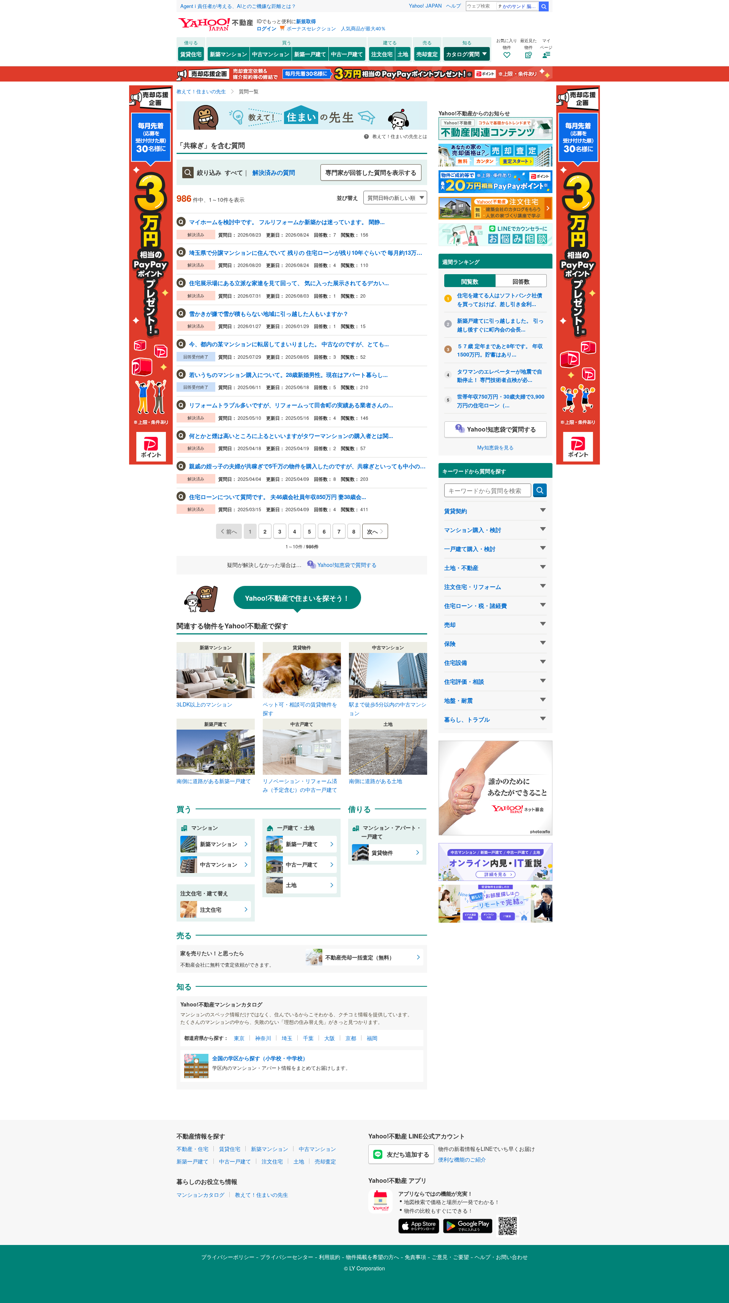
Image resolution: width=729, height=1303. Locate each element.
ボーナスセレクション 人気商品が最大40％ (336, 28)
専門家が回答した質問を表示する (371, 172)
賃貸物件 (382, 852)
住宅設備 (455, 662)
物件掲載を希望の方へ (372, 1257)
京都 (351, 1038)
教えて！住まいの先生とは (399, 136)
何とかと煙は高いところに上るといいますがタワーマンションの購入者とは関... (291, 436)
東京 (239, 1038)
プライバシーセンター (286, 1257)
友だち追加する (408, 1154)
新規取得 (306, 21)
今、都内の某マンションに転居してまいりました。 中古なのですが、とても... (289, 344)
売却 (450, 624)
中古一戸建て (347, 54)
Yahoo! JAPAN (425, 5)
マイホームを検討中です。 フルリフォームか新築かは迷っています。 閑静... (287, 222)
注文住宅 (382, 54)
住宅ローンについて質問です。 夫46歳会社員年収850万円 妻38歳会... (277, 497)
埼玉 (287, 1038)
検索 (544, 6)
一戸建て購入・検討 (469, 549)
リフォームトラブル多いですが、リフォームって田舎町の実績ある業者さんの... (291, 405)
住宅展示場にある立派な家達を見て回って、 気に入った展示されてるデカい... (289, 283)
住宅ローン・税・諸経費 (475, 605)
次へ (372, 531)
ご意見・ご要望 (450, 1257)
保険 (450, 643)
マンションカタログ (200, 1194)
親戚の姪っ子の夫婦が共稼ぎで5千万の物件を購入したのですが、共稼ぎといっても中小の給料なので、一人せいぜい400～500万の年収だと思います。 (307, 466)
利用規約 (329, 1257)
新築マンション (228, 54)
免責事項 (415, 1257)
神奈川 (263, 1038)
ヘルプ (453, 5)
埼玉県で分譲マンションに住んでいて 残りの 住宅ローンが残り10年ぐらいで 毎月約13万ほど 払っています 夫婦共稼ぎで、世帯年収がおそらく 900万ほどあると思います (307, 252)
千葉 (308, 1038)
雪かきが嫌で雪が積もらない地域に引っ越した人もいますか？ (269, 313)
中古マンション (270, 54)
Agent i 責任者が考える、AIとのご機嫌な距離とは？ (238, 5)
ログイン (266, 28)
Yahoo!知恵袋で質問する (347, 564)
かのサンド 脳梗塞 (520, 6)
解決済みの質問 (273, 172)
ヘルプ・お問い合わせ (501, 1257)
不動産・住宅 (192, 1148)
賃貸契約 (455, 511)
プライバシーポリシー (227, 1257)
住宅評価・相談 (464, 681)
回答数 (521, 281)
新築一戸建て (310, 54)
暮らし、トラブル (467, 719)
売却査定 (427, 54)
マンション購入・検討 (472, 530)
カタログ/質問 (463, 54)
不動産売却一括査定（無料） (359, 957)
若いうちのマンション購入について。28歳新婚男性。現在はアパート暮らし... (288, 374)
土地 (403, 54)
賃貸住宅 (191, 54)
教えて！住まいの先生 (261, 1194)
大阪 (329, 1038)
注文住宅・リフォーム (472, 586)
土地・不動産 (461, 568)
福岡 (372, 1038)
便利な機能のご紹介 (462, 1159)
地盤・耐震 (458, 700)
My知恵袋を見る (495, 447)
